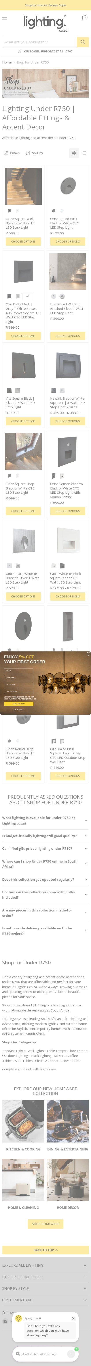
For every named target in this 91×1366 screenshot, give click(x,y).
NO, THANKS (18, 709)
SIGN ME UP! (19, 704)
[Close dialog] (88, 653)
